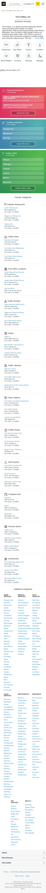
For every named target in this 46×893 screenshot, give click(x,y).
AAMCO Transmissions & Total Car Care (17, 106)
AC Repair (7, 656)
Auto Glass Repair (36, 632)
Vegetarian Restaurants (22, 732)
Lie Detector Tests (8, 718)
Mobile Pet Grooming (14, 828)
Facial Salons (30, 822)
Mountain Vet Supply (11, 240)
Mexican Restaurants (22, 699)
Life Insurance (37, 739)
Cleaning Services (7, 642)
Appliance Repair (7, 627)
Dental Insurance (35, 712)
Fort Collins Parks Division (13, 256)
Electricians (8, 605)
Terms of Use (19, 876)
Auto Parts (36, 600)
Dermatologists (23, 602)
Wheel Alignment (35, 650)
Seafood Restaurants (22, 727)
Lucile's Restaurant (11, 208)
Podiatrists (21, 620)
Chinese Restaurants (22, 707)
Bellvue (6, 178)
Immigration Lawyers (8, 775)
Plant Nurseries (7, 681)
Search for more (23, 113)
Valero (6, 506)
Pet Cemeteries (15, 836)
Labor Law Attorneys (7, 795)
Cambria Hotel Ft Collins (12, 353)
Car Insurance (37, 698)
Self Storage (8, 623)
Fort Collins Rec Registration (14, 248)
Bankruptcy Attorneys (8, 734)
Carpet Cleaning (7, 609)
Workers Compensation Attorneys (9, 781)
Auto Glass (36, 641)
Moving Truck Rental (8, 653)
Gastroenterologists (23, 628)
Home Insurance (35, 727)
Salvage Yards (8, 129)
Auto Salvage (37, 638)
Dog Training (15, 811)
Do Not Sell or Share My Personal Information (25, 872)
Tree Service (8, 685)
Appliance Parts (7, 637)
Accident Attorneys (7, 759)
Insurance (17, 60)
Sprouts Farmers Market (12, 538)
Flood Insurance (35, 722)
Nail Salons (29, 810)
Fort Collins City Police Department (16, 401)
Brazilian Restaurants (22, 773)
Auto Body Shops (35, 619)
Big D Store (8, 514)
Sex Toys (6, 138)
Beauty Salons (27, 826)
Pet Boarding (15, 832)
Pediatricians (22, 631)
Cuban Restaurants (22, 743)
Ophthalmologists (23, 626)
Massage (40, 60)
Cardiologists (22, 646)
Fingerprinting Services (8, 747)
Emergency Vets (15, 820)
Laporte (6, 173)
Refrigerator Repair (8, 676)
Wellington (7, 164)
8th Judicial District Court (13, 578)
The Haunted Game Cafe (13, 433)
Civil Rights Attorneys (7, 790)
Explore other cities (23, 188)
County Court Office (11, 570)
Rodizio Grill (8, 224)
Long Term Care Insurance (36, 744)
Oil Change (36, 602)
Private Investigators (8, 706)
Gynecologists (23, 618)
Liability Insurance (35, 735)
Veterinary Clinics (14, 843)
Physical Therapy (21, 609)
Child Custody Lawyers (8, 765)
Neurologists (22, 623)
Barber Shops (30, 807)
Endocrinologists (23, 615)
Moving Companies (8, 614)
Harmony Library (10, 369)
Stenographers (9, 709)
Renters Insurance (35, 758)
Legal (27, 876)
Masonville (7, 182)
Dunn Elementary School (13, 320)
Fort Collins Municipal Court (14, 562)
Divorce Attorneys (7, 713)
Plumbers (40, 49)
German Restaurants (22, 768)
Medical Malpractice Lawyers (8, 753)
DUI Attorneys (8, 786)
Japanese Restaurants (22, 758)
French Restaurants (22, 763)
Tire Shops (36, 605)
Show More (39, 38)
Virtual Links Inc (9, 473)
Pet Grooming (16, 839)
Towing (34, 615)
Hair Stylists (29, 820)
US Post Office (9, 288)
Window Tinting (35, 611)
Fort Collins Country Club (13, 465)
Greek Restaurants (22, 748)
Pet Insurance (37, 754)
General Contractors (8, 689)
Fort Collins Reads (10, 409)
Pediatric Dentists (21, 653)
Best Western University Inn (14, 345)
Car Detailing (36, 623)
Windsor (6, 160)
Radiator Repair (35, 668)
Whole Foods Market (11, 546)
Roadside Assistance (36, 627)
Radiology (21, 649)
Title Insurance (35, 766)
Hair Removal (30, 817)
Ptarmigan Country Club (12, 482)
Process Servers (6, 739)
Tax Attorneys (8, 743)
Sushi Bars (21, 703)
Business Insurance (35, 707)
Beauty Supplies (28, 813)
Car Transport (37, 659)
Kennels (13, 824)
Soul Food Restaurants (22, 753)
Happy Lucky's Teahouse (13, 449)
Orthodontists (22, 633)
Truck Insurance (35, 776)
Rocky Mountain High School (14, 304)
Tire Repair (36, 636)
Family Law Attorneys (8, 729)
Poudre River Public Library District (16, 385)
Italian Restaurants (22, 712)
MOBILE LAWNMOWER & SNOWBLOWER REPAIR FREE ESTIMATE (21, 98)
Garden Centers (6, 671)
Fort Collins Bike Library (12, 377)
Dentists (21, 600)
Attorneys (28, 60)
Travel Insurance (35, 771)
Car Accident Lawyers (8, 724)
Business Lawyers (7, 770)
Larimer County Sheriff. (12, 417)
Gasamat (7, 497)
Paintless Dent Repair (36, 663)
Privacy (6, 872)
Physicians (21, 644)
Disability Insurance (35, 717)
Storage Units (8, 600)
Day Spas (28, 830)
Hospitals (21, 613)
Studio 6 (7, 336)
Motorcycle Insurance (36, 750)
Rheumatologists (23, 638)
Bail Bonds (7, 702)
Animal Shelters (6, 60)
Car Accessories (36, 645)
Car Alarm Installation (36, 673)
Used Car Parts (35, 655)
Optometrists (22, 605)
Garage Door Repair (8, 632)
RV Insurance (37, 762)
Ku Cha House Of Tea (12, 441)
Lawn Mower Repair (8, 647)
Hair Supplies (29, 833)
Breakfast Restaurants (22, 722)
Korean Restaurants (22, 737)
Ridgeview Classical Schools (14, 312)
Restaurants (6, 49)
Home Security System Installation (7, 663)
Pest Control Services (8, 619)
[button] (43, 4)
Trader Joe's (8, 530)
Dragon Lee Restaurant (12, 216)
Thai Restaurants (22, 717)
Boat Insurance (35, 701)
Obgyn (20, 641)
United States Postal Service (14, 272)
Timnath (6, 169)
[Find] (38, 4)
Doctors (28, 49)
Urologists (21, 636)
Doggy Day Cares (15, 815)
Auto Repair (17, 49)
